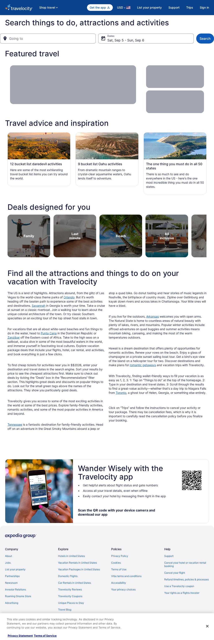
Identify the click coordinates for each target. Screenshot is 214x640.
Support (174, 7)
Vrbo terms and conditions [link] (126, 576)
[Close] (207, 626)
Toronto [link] (121, 392)
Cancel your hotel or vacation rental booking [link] (185, 564)
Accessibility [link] (118, 582)
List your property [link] (15, 569)
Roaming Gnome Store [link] (18, 596)
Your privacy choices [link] (123, 589)
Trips (189, 7)
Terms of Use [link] (118, 569)
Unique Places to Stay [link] (71, 602)
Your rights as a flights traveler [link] (181, 592)
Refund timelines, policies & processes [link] (186, 579)
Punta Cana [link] (49, 333)
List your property (149, 7)
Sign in (204, 7)
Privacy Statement (20, 635)
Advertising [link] (11, 602)
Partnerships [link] (12, 576)
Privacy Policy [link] (119, 556)
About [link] (8, 556)
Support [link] (168, 556)
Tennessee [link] (15, 424)
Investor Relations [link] (15, 589)
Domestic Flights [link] (68, 576)
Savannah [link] (38, 305)
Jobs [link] (8, 562)
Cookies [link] (116, 562)
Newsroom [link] (11, 582)
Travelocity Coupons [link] (70, 596)
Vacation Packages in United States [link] (79, 569)
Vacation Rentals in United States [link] (77, 562)
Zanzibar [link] (14, 337)
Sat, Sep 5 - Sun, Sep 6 (125, 40)
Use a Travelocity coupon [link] (179, 586)
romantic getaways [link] (143, 365)
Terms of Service (45, 635)
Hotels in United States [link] (71, 556)
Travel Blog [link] (64, 609)
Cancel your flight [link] (174, 572)
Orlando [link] (69, 297)
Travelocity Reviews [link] (70, 589)
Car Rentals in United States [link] (74, 582)
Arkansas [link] (152, 316)
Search (205, 38)
